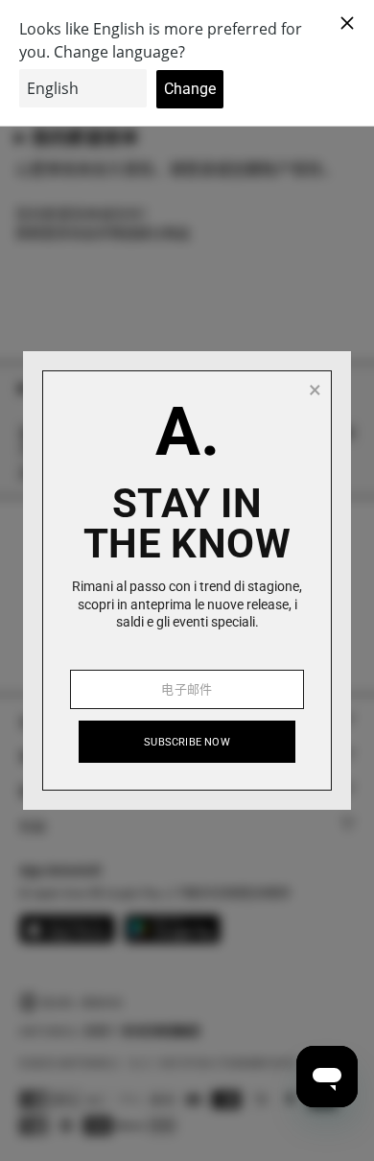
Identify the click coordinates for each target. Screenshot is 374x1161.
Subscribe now (187, 742)
